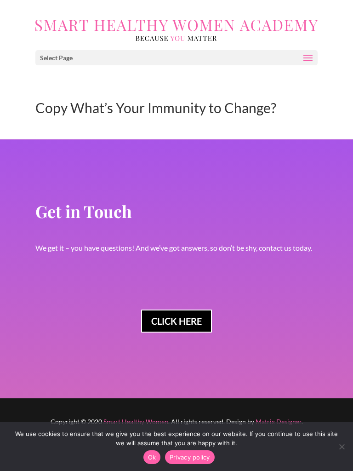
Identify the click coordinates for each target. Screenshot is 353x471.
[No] (341, 446)
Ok (152, 457)
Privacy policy (190, 457)
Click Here (176, 321)
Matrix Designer (279, 421)
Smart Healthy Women (135, 421)
